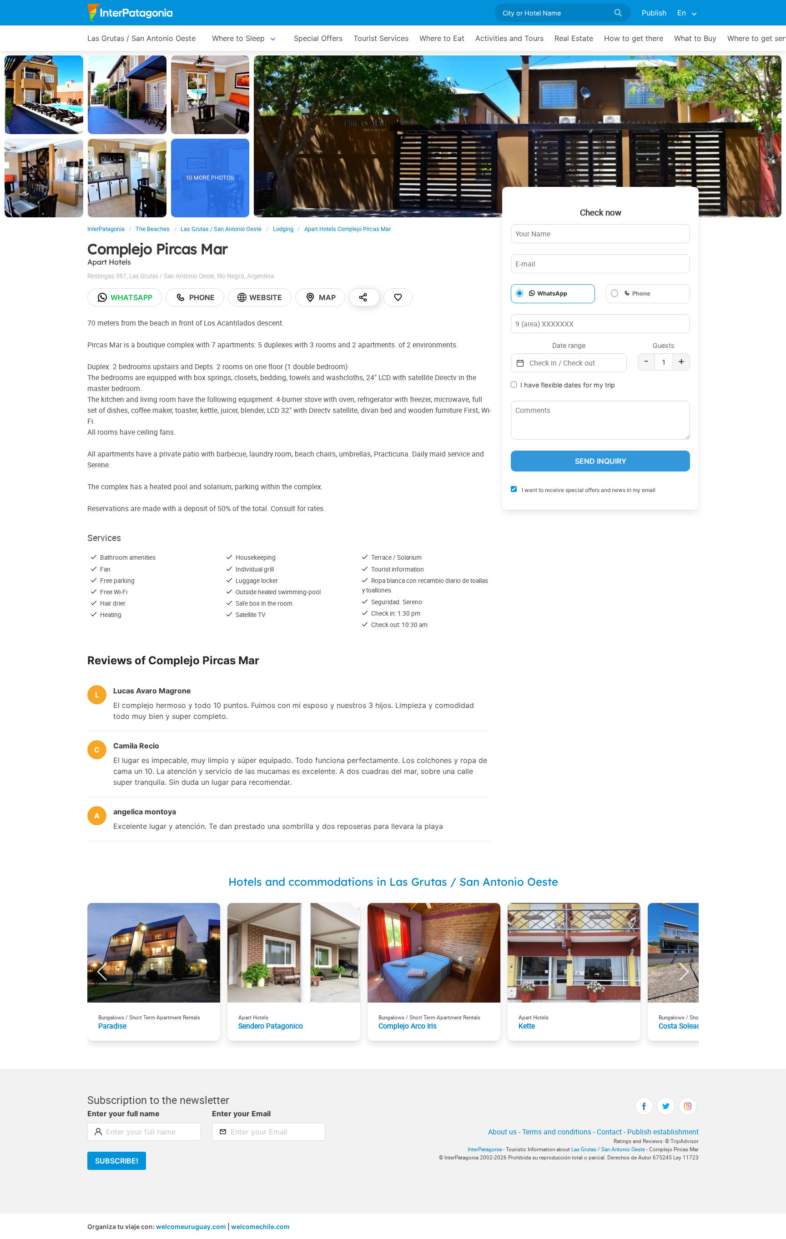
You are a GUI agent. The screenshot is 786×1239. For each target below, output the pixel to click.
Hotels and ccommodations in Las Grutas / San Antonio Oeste (393, 881)
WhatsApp (552, 293)
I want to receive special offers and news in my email (587, 490)
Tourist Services (380, 38)
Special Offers (318, 38)
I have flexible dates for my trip (567, 385)
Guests (664, 345)
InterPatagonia (106, 229)
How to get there (633, 38)
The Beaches (153, 229)
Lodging (283, 229)
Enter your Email (241, 1113)
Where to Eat (441, 38)
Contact (609, 1132)
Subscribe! (116, 1160)
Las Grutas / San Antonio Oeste (141, 38)
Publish (654, 12)
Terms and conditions (556, 1132)
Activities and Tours (509, 38)
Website (265, 297)
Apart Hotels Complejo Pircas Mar (347, 229)
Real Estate (573, 38)
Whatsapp (131, 297)
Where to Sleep (238, 38)
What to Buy (695, 38)
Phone (202, 297)
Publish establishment (663, 1132)
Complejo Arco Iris (407, 1026)
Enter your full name (123, 1113)
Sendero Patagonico (270, 1026)
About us (502, 1132)
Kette (527, 1026)
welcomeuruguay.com (191, 1226)
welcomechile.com (260, 1226)
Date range (568, 345)
